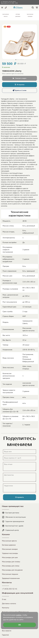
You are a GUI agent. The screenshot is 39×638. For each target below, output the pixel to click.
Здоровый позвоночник (11, 578)
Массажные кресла (9, 541)
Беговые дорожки (9, 545)
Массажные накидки (10, 549)
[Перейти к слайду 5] (21, 59)
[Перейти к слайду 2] (17, 59)
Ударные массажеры (10, 553)
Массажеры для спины (10, 566)
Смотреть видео (20, 78)
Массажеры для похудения (12, 570)
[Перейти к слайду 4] (20, 59)
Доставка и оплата (9, 603)
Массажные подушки (10, 574)
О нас (4, 599)
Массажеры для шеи (10, 557)
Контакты (5, 608)
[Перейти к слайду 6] (23, 59)
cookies (18, 615)
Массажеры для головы (11, 562)
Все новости (6, 631)
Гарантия (5, 635)
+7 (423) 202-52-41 (9, 589)
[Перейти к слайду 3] (18, 59)
